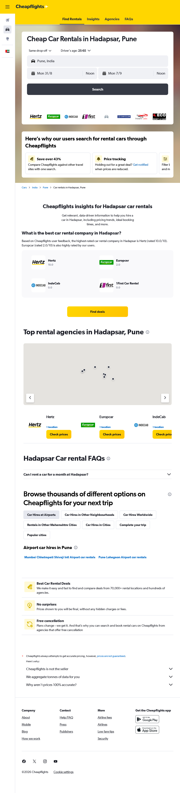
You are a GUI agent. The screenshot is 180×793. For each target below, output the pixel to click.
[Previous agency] (30, 398)
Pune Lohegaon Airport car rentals (122, 557)
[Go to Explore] (7, 38)
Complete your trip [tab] (133, 525)
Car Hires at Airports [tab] (41, 515)
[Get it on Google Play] (147, 719)
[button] (7, 7)
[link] (97, 311)
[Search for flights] (7, 20)
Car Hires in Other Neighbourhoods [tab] (89, 515)
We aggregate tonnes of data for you (53, 677)
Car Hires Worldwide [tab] (138, 515)
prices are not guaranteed (111, 656)
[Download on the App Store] (147, 730)
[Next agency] (165, 398)
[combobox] (40, 50)
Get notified (140, 164)
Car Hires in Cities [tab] (98, 525)
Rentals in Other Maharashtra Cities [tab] (52, 525)
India (35, 187)
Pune (45, 187)
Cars (24, 187)
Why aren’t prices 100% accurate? (51, 685)
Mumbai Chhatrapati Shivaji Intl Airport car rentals (59, 557)
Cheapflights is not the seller (47, 669)
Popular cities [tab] (36, 535)
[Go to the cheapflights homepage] (32, 7)
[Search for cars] (7, 29)
